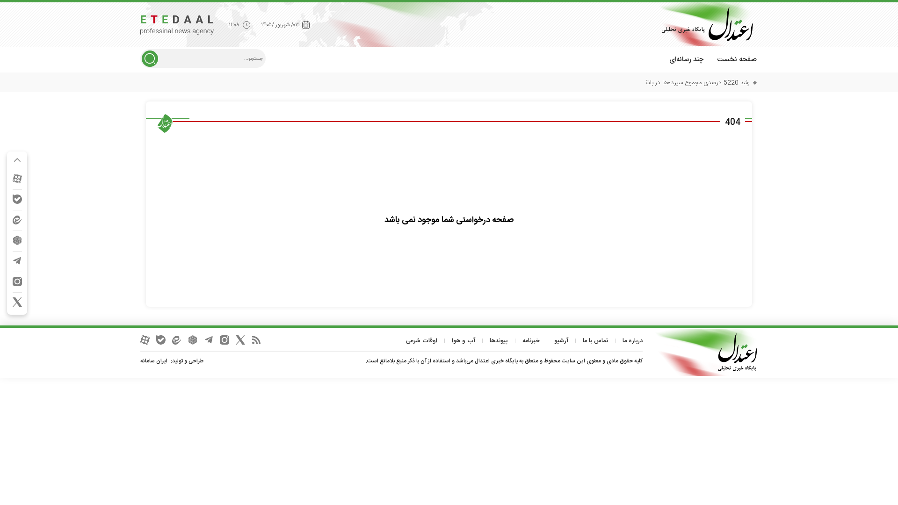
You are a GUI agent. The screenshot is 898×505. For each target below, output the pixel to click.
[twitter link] (17, 302)
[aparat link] (17, 178)
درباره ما (633, 341)
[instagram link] (17, 281)
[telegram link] (17, 261)
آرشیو (561, 341)
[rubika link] (17, 240)
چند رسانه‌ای (686, 59)
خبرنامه (531, 341)
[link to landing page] (704, 24)
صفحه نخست (737, 59)
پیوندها (499, 341)
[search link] (150, 58)
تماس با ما (595, 341)
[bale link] (17, 199)
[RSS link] (256, 340)
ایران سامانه (153, 361)
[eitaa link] (17, 219)
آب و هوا (463, 341)
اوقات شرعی (421, 341)
